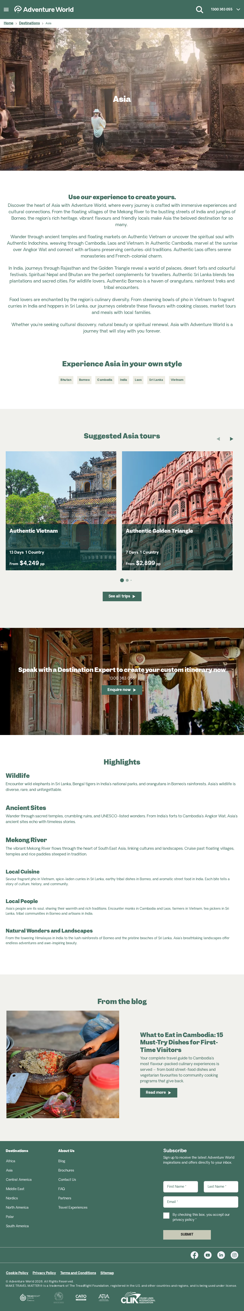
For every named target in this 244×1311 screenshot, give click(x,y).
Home (8, 23)
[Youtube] (210, 1255)
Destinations (29, 23)
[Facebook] (197, 1255)
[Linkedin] (224, 1255)
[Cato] (75, 1297)
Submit (187, 1235)
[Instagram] (234, 1255)
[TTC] (53, 1297)
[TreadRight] (24, 1297)
